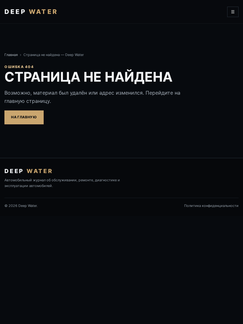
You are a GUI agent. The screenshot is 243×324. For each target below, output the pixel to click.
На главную (24, 117)
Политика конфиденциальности (211, 205)
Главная (11, 55)
